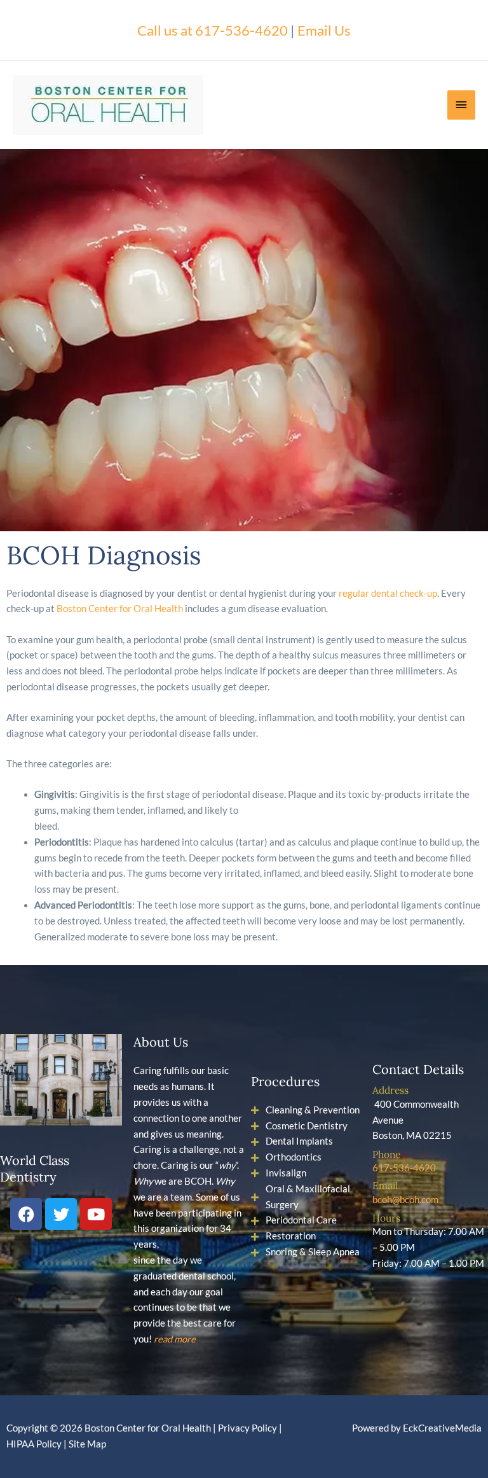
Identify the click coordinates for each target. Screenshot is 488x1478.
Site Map (87, 1444)
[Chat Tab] (48, 733)
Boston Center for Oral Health (120, 608)
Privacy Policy (247, 1428)
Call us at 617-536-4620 (212, 30)
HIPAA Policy (34, 1444)
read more (175, 1339)
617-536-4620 (404, 1167)
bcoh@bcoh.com (405, 1199)
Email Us (324, 30)
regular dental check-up (388, 593)
